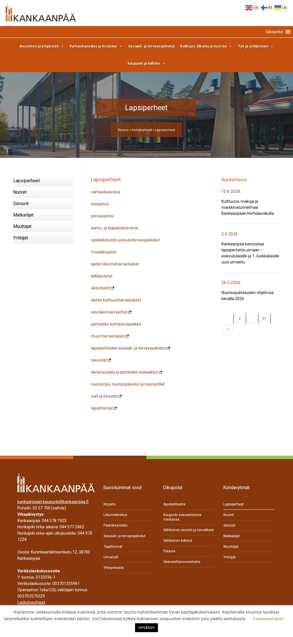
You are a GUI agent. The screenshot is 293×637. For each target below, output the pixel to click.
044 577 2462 (72, 527)
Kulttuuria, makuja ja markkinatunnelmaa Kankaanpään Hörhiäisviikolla (247, 207)
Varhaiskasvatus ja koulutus (93, 46)
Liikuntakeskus (115, 515)
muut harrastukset (108, 336)
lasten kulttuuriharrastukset (116, 300)
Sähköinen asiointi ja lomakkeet (188, 530)
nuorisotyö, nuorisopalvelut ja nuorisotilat (128, 384)
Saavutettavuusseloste (181, 562)
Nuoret (20, 192)
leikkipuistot (101, 276)
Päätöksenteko (115, 525)
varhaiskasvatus (105, 192)
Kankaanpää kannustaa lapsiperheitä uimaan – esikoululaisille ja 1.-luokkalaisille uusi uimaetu (250, 253)
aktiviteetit (100, 288)
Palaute (169, 551)
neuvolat (99, 360)
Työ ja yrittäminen (253, 46)
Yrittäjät (20, 238)
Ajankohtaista (174, 504)
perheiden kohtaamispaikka (116, 324)
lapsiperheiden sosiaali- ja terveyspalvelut (128, 348)
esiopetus (100, 204)
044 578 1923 (54, 520)
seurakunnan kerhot (109, 312)
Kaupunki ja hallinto (144, 63)
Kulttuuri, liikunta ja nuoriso (203, 46)
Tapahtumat (113, 547)
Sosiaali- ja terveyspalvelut (151, 46)
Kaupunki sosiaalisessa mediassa (182, 517)
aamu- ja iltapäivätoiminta (114, 228)
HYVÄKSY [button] (146, 628)
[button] (274, 31)
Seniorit (21, 203)
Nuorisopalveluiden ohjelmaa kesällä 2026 (247, 295)
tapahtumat (102, 408)
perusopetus (102, 216)
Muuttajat (22, 226)
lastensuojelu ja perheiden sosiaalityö (124, 372)
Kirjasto (110, 504)
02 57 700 (41, 508)
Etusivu (123, 130)
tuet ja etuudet (104, 396)
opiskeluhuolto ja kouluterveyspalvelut (125, 240)
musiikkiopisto (104, 252)
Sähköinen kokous (177, 541)
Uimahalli (111, 557)
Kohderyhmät (142, 130)
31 (264, 319)
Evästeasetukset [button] (268, 618)
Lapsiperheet (26, 180)
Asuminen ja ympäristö (39, 46)
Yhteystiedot (114, 568)
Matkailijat (23, 215)
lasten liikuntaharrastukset (115, 264)
